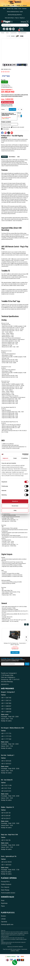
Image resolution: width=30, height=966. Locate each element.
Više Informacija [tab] (12, 156)
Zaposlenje (24, 8)
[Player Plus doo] (7, 21)
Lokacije (15, 8)
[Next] (28, 624)
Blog (12, 8)
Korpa (2, 900)
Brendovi (9, 8)
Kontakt (21, 11)
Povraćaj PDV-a (5, 881)
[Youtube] (13, 29)
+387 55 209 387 (5, 815)
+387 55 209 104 (5, 813)
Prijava (3, 906)
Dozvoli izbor (15, 505)
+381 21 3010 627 (6, 764)
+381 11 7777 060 (6, 739)
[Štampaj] (21, 109)
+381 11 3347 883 (6, 703)
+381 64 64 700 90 (6, 862)
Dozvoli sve (15, 501)
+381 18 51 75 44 (6, 788)
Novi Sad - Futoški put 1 (7, 755)
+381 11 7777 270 (6, 736)
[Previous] (25, 624)
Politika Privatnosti (6, 884)
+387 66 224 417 (5, 818)
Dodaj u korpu (12, 109)
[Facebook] (4, 29)
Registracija (4, 903)
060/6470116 (5, 684)
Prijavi (27, 663)
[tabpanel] (15, 390)
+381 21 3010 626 (6, 761)
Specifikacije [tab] (4, 156)
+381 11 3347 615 (6, 700)
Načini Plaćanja (5, 890)
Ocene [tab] (18, 156)
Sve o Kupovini (5, 887)
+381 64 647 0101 (6, 791)
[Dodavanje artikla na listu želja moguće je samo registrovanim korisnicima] (26, 637)
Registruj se (22, 17)
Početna (2, 32)
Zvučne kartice (13, 32)
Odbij (15, 510)
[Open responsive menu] (27, 22)
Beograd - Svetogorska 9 (8, 692)
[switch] (26, 486)
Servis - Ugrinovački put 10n (8, 856)
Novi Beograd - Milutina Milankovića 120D (12, 728)
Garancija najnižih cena (7, 924)
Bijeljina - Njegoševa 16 (7, 807)
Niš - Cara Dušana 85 (6, 780)
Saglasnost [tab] (5, 458)
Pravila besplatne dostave (8, 893)
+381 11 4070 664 (6, 865)
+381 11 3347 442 (6, 698)
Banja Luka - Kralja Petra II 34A (9, 834)
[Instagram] (7, 29)
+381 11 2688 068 (6, 709)
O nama (19, 8)
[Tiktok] (10, 29)
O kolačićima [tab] (24, 458)
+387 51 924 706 (5, 840)
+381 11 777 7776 (6, 733)
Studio (7, 32)
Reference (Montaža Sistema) (13, 11)
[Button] (27, 25)
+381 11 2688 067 (6, 706)
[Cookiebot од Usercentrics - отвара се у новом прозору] (22, 454)
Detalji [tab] (15, 458)
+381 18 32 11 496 (6, 785)
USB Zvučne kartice (22, 32)
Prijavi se (17, 17)
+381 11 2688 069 (6, 712)
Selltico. (17, 950)
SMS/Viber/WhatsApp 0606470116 (15, 14)
